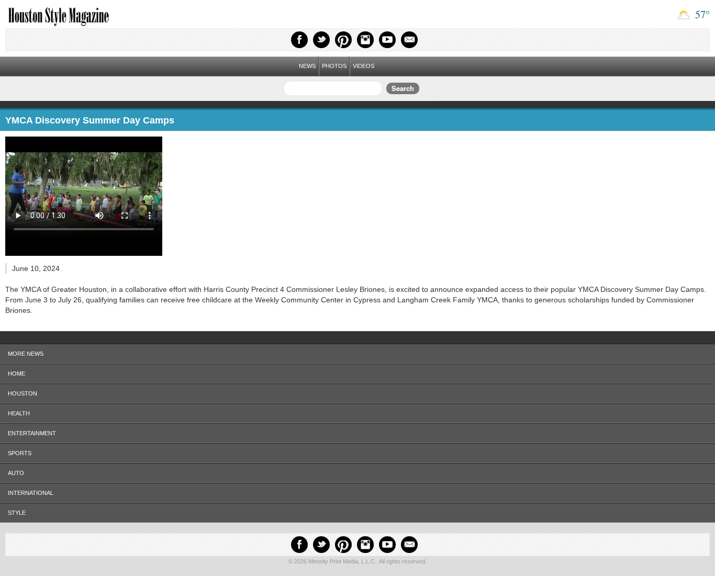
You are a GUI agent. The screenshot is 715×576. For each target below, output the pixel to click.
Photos (334, 66)
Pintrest (343, 39)
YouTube (387, 39)
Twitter (321, 39)
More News (25, 354)
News (307, 66)
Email (409, 39)
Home (16, 373)
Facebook (299, 39)
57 (701, 14)
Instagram (365, 39)
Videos (363, 66)
